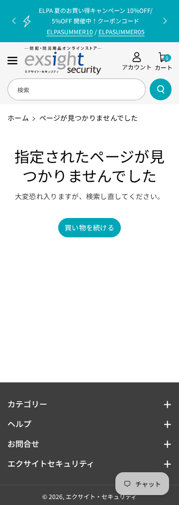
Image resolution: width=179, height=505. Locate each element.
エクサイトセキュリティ (50, 463)
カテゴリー (27, 404)
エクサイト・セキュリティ (101, 496)
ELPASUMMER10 (70, 31)
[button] (13, 61)
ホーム (18, 118)
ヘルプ (19, 424)
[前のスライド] (13, 21)
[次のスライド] (165, 21)
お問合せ (23, 443)
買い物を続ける (89, 227)
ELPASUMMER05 (121, 31)
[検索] (161, 89)
